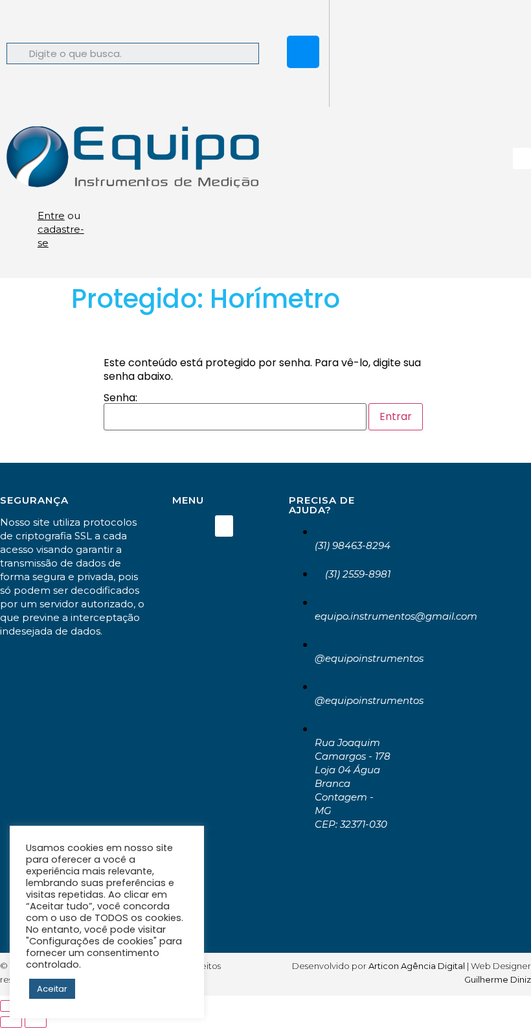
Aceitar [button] (52, 989)
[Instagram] (303, 52)
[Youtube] (303, 87)
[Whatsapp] (303, 16)
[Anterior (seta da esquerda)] (11, 1022)
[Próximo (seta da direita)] (36, 1022)
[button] (522, 158)
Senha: (120, 399)
